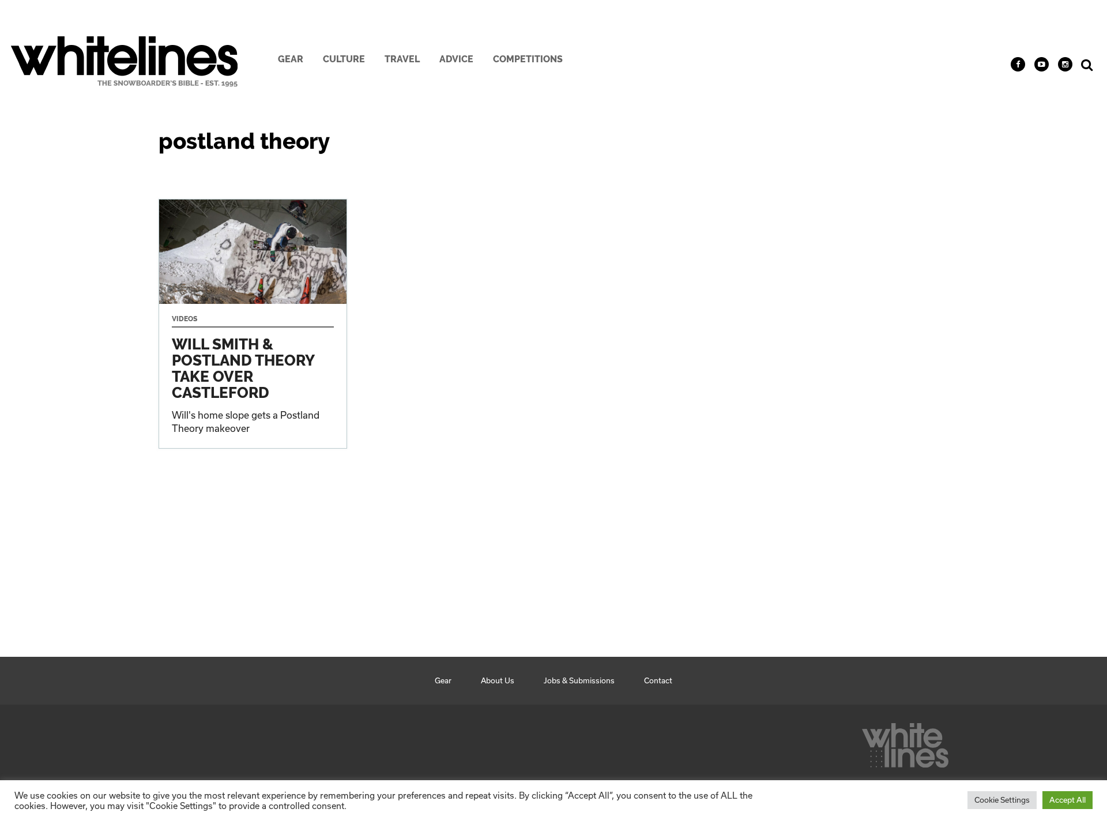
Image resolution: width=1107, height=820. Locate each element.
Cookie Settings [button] (1002, 799)
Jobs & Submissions (579, 680)
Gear (290, 59)
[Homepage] (905, 742)
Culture (344, 59)
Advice (456, 59)
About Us (497, 680)
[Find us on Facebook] (1018, 64)
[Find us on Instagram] (1065, 64)
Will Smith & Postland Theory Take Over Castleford (253, 323)
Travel (402, 59)
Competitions (528, 59)
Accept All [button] (1067, 799)
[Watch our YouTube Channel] (1041, 64)
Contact (658, 680)
